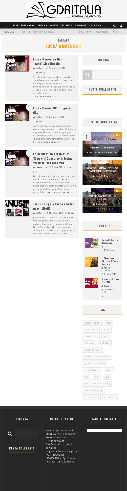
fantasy (105, 329)
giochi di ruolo (93, 349)
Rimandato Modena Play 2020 (110, 281)
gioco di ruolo (92, 370)
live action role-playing (97, 383)
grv (86, 376)
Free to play (91, 336)
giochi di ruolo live (95, 363)
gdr (105, 336)
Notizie (54, 25)
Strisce (40, 25)
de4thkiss (40, 68)
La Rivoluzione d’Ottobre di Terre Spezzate (110, 261)
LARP (96, 376)
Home (15, 25)
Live (107, 376)
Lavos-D (107, 286)
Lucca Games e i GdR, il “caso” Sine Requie (50, 61)
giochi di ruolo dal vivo (97, 356)
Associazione (102, 31)
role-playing (109, 397)
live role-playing (93, 390)
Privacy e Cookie (85, 31)
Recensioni (66, 25)
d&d (109, 322)
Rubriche (26, 25)
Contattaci (117, 31)
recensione (91, 397)
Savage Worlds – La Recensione (110, 241)
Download (81, 25)
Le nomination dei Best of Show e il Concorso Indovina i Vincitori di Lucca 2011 (54, 158)
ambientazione (93, 322)
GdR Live (104, 343)
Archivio (94, 25)
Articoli (39, 72)
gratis (109, 370)
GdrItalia (89, 343)
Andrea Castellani (106, 269)
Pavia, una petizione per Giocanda (38, 32)
